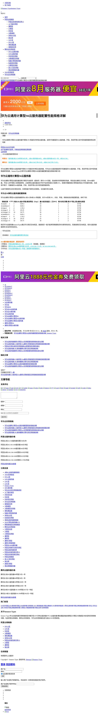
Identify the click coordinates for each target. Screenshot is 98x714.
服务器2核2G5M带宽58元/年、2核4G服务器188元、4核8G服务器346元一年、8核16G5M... (38, 158)
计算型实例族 (13, 65)
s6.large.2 (7, 290)
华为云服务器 (9, 314)
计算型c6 (23, 607)
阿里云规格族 (9, 19)
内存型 (10, 31)
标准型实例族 (13, 63)
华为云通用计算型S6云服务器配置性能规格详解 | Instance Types (35, 333)
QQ (2, 413)
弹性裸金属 (12, 45)
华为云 (7, 305)
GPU (34, 605)
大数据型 (11, 33)
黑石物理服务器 (13, 70)
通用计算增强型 (10, 543)
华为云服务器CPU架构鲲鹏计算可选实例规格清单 (21, 348)
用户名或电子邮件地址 (8, 684)
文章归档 (8, 3)
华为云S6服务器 (10, 311)
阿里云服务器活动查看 (8, 464)
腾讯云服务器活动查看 (8, 597)
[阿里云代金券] (25, 110)
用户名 (3, 669)
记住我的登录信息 (9, 674)
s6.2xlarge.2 (8, 286)
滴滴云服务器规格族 (11, 520)
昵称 (3, 401)
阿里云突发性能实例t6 (12, 554)
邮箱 (3, 405)
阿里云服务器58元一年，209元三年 (20, 244)
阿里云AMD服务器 (21, 605)
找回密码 (10, 664)
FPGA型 (11, 42)
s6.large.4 (7, 291)
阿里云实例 (38, 607)
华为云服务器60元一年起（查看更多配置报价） (24, 248)
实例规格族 (45, 607)
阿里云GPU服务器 (10, 605)
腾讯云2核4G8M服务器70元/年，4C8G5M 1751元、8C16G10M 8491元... (32, 246)
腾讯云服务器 (69, 605)
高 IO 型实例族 (13, 68)
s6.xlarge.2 (8, 298)
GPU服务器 (55, 605)
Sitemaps (28, 659)
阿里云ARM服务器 (11, 545)
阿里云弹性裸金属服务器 (80, 605)
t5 (64, 605)
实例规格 (30, 605)
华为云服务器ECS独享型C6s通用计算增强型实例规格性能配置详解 (27, 344)
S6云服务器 (8, 302)
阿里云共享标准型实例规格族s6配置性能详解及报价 (22, 346)
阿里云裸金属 (48, 605)
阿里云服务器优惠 (11, 550)
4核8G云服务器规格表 (12, 472)
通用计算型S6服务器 (11, 325)
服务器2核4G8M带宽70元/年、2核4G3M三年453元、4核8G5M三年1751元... (33, 162)
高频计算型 (8, 564)
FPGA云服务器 (13, 51)
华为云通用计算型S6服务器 (14, 321)
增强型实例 (12, 47)
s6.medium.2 (8, 293)
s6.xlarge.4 (8, 300)
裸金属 (61, 605)
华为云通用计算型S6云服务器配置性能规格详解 (21, 364)
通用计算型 (8, 541)
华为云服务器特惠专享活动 (19, 235)
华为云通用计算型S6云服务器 (15, 318)
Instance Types (9, 485)
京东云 (91, 605)
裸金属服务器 (30, 607)
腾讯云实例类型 (10, 49)
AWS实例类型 (9, 72)
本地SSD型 (12, 35)
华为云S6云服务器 (11, 309)
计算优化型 (8, 529)
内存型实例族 (13, 56)
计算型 (10, 28)
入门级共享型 (13, 24)
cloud (44, 331)
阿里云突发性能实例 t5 (16, 22)
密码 (2, 671)
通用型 (10, 26)
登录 (3, 664)
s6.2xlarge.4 (8, 288)
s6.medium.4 (8, 295)
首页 (6, 17)
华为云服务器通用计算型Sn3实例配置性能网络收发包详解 (24, 341)
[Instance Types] (37, 659)
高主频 (10, 38)
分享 (2, 257)
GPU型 (10, 40)
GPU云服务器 (13, 54)
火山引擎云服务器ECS (12, 522)
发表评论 (8, 123)
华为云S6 (8, 307)
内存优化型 (8, 495)
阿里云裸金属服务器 (14, 607)
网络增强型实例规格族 (12, 524)
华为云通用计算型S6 (11, 316)
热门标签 (8, 5)
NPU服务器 (8, 488)
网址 (2, 409)
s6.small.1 (8, 297)
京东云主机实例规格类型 (13, 490)
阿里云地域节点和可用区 (13, 547)
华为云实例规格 (10, 74)
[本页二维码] (7, 711)
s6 (5, 285)
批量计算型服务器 (14, 61)
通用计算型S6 (9, 323)
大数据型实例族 (13, 58)
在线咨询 (8, 710)
